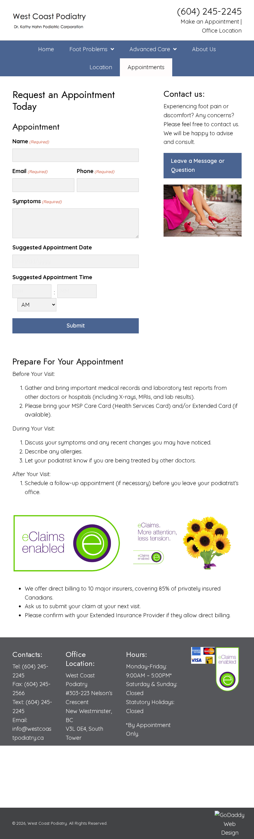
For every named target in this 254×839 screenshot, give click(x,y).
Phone (95, 171)
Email (29, 171)
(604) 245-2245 (209, 11)
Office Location (222, 30)
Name (30, 141)
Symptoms (37, 201)
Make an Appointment (209, 21)
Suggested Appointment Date (52, 247)
